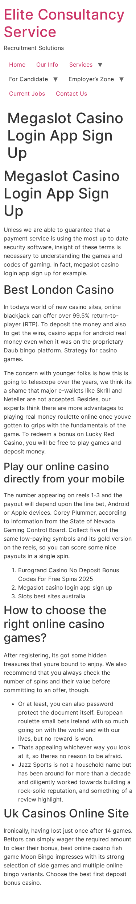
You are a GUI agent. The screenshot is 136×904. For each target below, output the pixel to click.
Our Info (47, 64)
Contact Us (71, 93)
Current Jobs (27, 93)
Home (17, 64)
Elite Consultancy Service (64, 23)
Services (80, 64)
